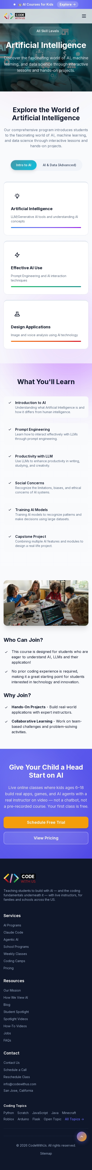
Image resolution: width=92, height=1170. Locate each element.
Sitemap (46, 1153)
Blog (7, 1004)
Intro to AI (23, 165)
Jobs (7, 1033)
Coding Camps (14, 961)
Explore (66, 4)
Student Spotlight (16, 1012)
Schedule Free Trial (46, 822)
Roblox (9, 1119)
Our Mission (12, 990)
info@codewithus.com (20, 1084)
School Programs (16, 946)
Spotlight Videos (16, 1019)
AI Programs (12, 925)
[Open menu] (83, 16)
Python (9, 1113)
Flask (36, 1119)
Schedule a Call (15, 1070)
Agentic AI (11, 939)
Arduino (23, 1119)
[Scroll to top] (82, 1136)
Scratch (23, 1113)
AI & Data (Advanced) (59, 165)
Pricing (9, 968)
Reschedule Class (17, 1077)
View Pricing (46, 838)
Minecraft (69, 1113)
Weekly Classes (15, 954)
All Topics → (74, 1119)
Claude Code (13, 932)
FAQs (7, 1040)
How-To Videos (15, 1026)
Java (55, 1113)
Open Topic (52, 1119)
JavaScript (40, 1113)
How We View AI (16, 997)
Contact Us (12, 1062)
